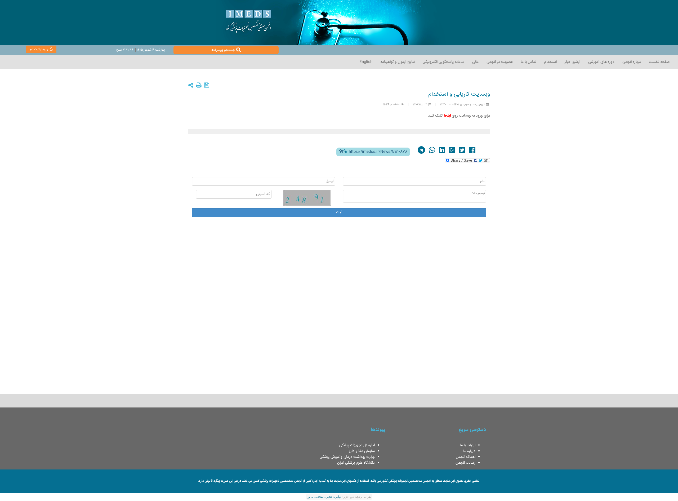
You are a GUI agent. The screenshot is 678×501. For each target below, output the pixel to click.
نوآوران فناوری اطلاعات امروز (324, 496)
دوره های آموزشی (601, 62)
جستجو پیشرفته (223, 50)
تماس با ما (528, 62)
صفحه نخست (659, 62)
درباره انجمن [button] (631, 62)
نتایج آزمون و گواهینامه (397, 62)
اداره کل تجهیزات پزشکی (357, 445)
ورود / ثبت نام (40, 49)
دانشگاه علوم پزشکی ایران (356, 463)
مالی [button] (475, 62)
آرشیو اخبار (572, 62)
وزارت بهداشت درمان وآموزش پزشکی (347, 457)
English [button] (365, 62)
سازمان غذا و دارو (362, 451)
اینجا (447, 116)
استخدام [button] (550, 62)
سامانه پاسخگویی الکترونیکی (443, 62)
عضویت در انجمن (500, 62)
